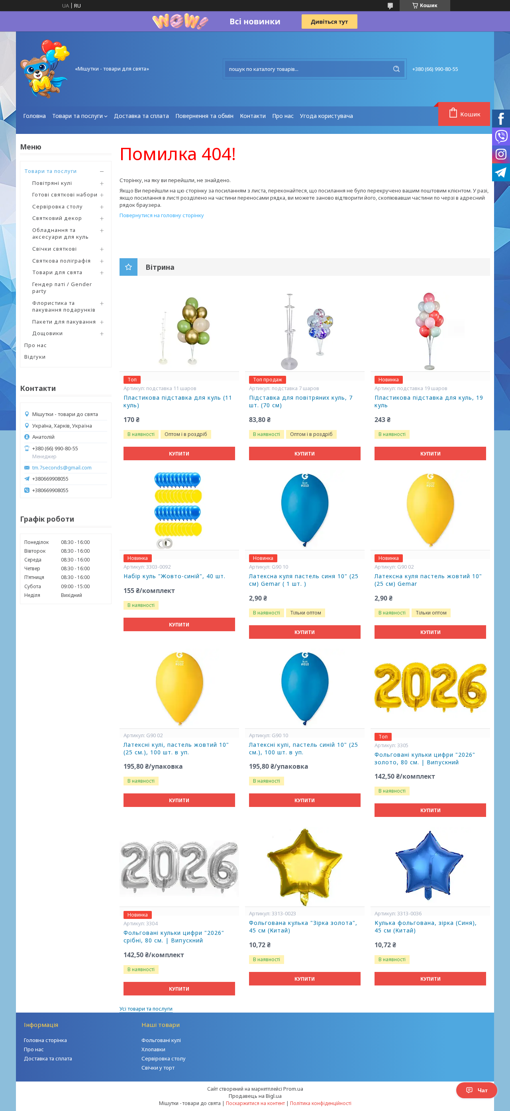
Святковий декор (57, 218)
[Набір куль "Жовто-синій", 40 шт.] (179, 510)
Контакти (253, 116)
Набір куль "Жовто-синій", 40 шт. (175, 576)
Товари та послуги (77, 116)
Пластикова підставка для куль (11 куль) (178, 401)
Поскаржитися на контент (255, 1103)
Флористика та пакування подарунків (64, 306)
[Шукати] (396, 69)
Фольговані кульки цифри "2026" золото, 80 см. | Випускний (425, 758)
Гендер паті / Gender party (62, 288)
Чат (483, 1090)
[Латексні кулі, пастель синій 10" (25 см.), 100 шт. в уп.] (305, 688)
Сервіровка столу (57, 206)
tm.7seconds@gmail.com (62, 467)
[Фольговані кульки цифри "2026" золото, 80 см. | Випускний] (430, 688)
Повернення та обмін (204, 116)
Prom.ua (293, 1088)
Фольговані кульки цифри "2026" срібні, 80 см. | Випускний (174, 936)
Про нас (283, 116)
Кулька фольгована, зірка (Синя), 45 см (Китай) (426, 926)
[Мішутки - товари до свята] (45, 68)
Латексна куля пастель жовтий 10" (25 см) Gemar (428, 580)
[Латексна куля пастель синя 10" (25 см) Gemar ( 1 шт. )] (305, 510)
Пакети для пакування (64, 321)
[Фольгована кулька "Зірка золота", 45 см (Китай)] (305, 867)
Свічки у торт (158, 1067)
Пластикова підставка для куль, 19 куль (429, 401)
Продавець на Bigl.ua (255, 1095)
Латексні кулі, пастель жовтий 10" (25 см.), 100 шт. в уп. (176, 748)
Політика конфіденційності (320, 1103)
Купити (179, 453)
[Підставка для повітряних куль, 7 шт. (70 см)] (305, 331)
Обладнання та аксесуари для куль (60, 233)
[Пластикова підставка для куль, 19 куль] (430, 331)
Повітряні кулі (52, 182)
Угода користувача (326, 116)
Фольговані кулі (161, 1040)
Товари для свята (57, 272)
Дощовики (47, 333)
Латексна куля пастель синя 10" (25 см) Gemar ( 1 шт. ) (304, 580)
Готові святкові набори (65, 194)
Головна (34, 116)
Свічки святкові (54, 248)
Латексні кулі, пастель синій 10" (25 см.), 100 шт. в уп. (303, 748)
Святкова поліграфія (61, 260)
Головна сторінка (45, 1040)
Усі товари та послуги (146, 1008)
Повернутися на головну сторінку (162, 215)
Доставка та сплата (141, 116)
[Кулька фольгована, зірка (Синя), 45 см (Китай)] (430, 867)
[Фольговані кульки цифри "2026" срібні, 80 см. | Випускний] (179, 867)
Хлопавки (153, 1049)
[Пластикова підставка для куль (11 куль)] (179, 331)
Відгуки (35, 356)
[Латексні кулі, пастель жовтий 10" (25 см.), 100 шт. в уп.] (179, 688)
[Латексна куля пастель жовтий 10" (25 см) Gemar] (430, 510)
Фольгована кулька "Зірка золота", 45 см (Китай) (303, 926)
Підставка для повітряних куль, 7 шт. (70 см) (301, 401)
